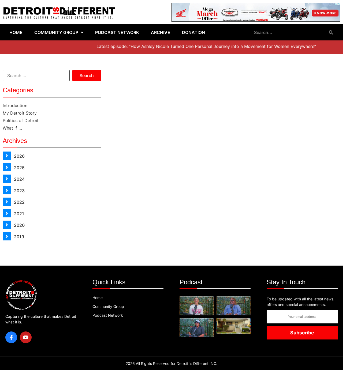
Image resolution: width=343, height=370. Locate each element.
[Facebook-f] (11, 337)
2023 (19, 190)
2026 (19, 156)
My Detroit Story (20, 113)
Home (16, 32)
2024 (19, 179)
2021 (18, 213)
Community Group (56, 32)
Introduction (15, 105)
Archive (160, 32)
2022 (19, 202)
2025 (19, 167)
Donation (193, 32)
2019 (18, 236)
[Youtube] (26, 337)
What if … (12, 128)
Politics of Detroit (21, 120)
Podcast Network (117, 32)
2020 (19, 225)
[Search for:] (36, 75)
